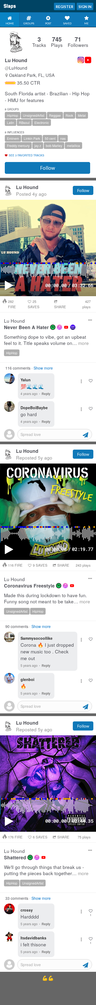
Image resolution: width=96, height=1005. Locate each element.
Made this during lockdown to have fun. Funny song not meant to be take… (47, 598)
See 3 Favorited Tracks (26, 155)
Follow (47, 168)
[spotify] (52, 327)
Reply (46, 393)
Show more (43, 368)
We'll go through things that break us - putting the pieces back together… (46, 870)
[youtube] (66, 327)
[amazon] (72, 327)
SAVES (33, 304)
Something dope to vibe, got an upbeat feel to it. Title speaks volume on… (46, 340)
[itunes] (59, 327)
